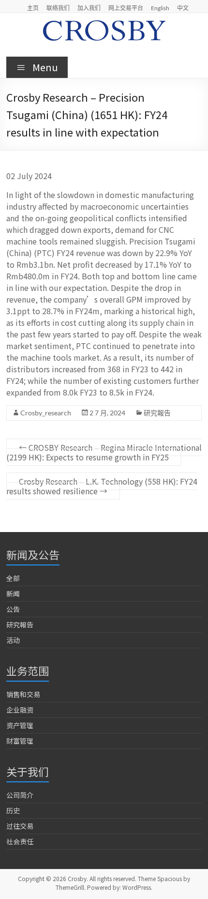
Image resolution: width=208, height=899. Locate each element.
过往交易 (19, 826)
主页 (33, 7)
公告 (13, 609)
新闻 (13, 593)
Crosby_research (45, 413)
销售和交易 (23, 694)
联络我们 (58, 7)
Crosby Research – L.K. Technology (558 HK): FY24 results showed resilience (101, 486)
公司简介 (19, 795)
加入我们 (89, 7)
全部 (13, 578)
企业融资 (19, 710)
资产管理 (19, 725)
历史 (13, 810)
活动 (13, 640)
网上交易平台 (125, 7)
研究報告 (157, 413)
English (160, 7)
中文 (183, 7)
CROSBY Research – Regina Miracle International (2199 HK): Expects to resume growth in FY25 (104, 452)
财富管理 (19, 741)
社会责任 (19, 841)
